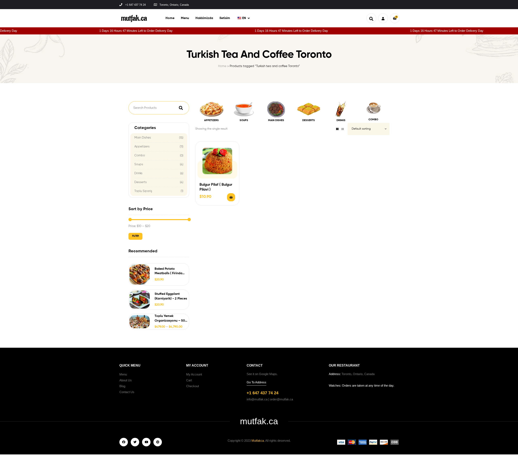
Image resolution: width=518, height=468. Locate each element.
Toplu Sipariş (143, 191)
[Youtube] (146, 442)
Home (222, 66)
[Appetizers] (211, 109)
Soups (138, 164)
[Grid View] (337, 129)
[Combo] (373, 109)
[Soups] (244, 109)
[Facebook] (123, 442)
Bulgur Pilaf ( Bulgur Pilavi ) (216, 187)
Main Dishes (142, 137)
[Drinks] (341, 109)
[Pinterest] (157, 442)
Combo (139, 155)
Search (181, 107)
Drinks (138, 173)
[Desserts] (308, 109)
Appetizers (142, 146)
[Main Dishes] (276, 109)
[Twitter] (135, 442)
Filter (135, 236)
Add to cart (231, 197)
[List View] (342, 129)
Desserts (140, 182)
